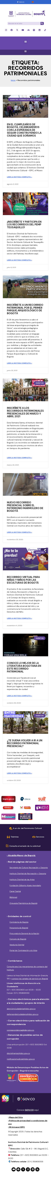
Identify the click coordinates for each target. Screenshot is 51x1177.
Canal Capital (15, 891)
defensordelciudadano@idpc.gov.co (22, 1014)
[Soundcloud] (28, 30)
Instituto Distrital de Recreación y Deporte (28, 873)
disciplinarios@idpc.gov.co (18, 1053)
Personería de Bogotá (19, 928)
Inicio (13, 80)
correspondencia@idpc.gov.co (20, 1030)
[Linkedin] (39, 30)
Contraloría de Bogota (19, 922)
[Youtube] (23, 30)
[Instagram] (6, 30)
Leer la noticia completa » (19, 177)
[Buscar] (42, 23)
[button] (25, 42)
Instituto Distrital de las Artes (22, 879)
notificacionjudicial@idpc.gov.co (21, 1059)
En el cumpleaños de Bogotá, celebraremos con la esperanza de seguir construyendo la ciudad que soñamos (24, 130)
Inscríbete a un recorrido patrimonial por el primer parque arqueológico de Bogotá (25, 309)
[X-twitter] (17, 30)
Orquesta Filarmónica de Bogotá (23, 903)
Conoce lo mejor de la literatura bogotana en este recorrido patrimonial (24, 667)
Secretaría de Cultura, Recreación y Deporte (29, 867)
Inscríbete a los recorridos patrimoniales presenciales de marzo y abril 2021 (25, 412)
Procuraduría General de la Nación (24, 933)
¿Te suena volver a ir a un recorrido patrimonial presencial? (24, 743)
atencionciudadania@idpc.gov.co (21, 1009)
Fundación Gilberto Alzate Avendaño (25, 885)
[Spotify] (34, 30)
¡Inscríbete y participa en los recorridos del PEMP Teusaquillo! (24, 224)
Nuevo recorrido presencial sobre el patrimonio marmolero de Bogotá (25, 507)
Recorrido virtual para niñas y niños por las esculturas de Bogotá (23, 579)
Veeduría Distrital (17, 944)
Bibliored (13, 897)
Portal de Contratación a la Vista (23, 950)
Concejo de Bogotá (18, 939)
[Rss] (37, 1169)
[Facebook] (12, 30)
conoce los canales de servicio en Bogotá (29, 978)
